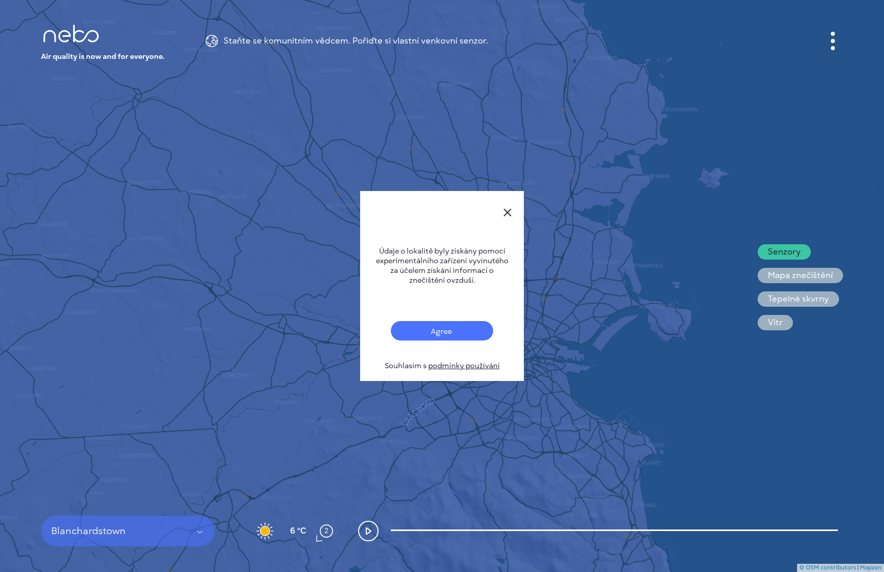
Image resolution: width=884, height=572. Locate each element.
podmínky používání (464, 366)
